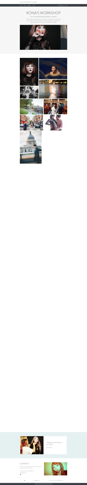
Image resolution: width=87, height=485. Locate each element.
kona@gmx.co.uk (61, 5)
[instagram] (66, 5)
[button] (43, 37)
